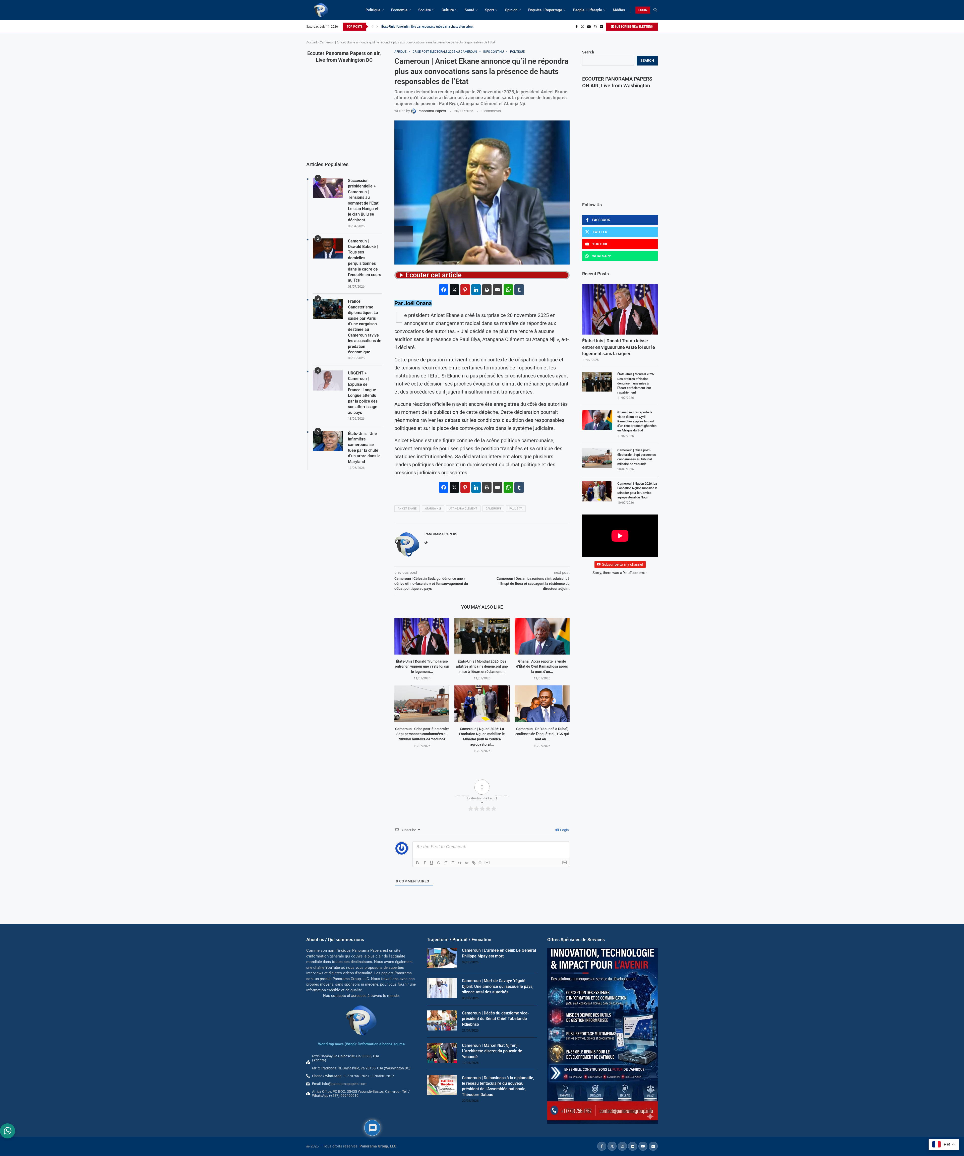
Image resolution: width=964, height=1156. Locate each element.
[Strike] (438, 863)
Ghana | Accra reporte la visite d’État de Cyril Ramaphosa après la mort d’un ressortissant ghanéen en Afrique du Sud (636, 421)
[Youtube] (589, 27)
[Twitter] (582, 27)
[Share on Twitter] (454, 289)
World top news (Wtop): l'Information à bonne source (361, 1044)
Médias (619, 10)
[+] (487, 862)
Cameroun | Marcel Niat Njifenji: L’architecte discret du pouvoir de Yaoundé (492, 1051)
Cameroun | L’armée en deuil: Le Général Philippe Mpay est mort (499, 953)
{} (480, 862)
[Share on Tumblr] (519, 289)
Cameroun (493, 508)
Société (424, 10)
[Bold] (417, 863)
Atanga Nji (433, 508)
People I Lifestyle (587, 10)
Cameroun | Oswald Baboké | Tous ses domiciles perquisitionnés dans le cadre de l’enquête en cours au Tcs (364, 261)
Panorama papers (441, 534)
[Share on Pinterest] (465, 289)
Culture (448, 10)
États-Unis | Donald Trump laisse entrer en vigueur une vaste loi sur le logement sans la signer (618, 347)
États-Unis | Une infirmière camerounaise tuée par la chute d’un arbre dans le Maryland (364, 447)
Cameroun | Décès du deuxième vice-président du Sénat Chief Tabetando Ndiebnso (495, 1019)
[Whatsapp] (595, 27)
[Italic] (424, 863)
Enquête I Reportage (545, 10)
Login (564, 830)
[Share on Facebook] (443, 289)
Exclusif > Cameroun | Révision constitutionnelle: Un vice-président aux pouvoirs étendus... (442, 26)
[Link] (473, 863)
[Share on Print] (487, 289)
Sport (489, 10)
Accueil (311, 42)
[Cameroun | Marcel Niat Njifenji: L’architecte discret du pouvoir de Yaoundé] (442, 1053)
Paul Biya (515, 508)
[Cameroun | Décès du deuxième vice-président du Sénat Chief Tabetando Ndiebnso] (442, 1020)
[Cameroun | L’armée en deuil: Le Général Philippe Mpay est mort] (442, 958)
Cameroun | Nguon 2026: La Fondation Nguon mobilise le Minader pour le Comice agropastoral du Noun (637, 490)
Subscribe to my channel (622, 564)
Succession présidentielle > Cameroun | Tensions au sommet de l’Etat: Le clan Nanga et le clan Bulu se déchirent (363, 200)
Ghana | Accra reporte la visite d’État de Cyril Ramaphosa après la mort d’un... (542, 666)
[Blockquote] (459, 863)
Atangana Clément (463, 508)
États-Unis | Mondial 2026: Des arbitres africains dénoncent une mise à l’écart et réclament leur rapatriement (636, 383)
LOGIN (642, 10)
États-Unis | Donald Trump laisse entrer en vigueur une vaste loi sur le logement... (422, 666)
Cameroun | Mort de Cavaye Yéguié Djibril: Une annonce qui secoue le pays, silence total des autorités (497, 986)
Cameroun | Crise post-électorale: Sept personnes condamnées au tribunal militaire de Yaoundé (422, 734)
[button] (372, 27)
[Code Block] (466, 863)
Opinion (511, 10)
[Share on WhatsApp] (508, 289)
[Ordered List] (445, 863)
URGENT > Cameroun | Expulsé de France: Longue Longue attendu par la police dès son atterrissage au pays (363, 393)
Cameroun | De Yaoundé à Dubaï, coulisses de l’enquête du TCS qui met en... (542, 734)
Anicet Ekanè (407, 508)
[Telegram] (601, 27)
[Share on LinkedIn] (476, 289)
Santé (469, 10)
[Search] (655, 10)
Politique (373, 10)
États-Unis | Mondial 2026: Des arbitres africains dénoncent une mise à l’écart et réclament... (482, 666)
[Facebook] (576, 27)
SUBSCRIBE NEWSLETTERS (633, 26)
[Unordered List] (452, 863)
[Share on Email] (497, 289)
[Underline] (431, 863)
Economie (399, 10)
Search (588, 52)
